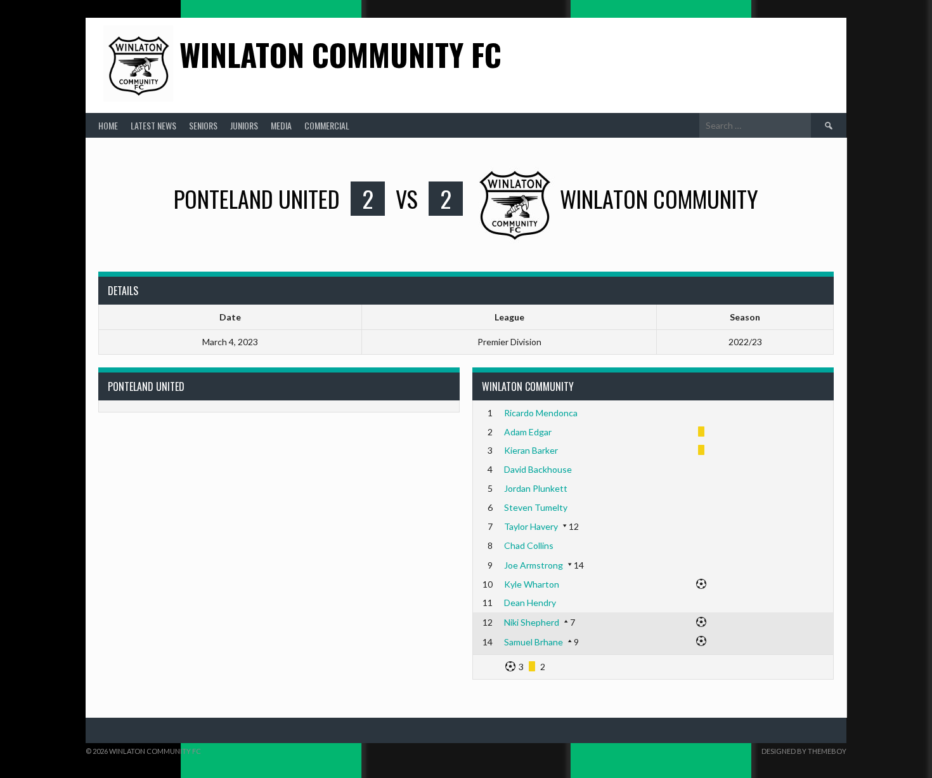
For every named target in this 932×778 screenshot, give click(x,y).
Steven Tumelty (535, 507)
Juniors (244, 125)
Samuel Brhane (533, 641)
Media (281, 125)
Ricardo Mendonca (541, 412)
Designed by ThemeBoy (803, 751)
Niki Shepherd (531, 622)
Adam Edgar (528, 431)
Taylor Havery (531, 526)
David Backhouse (538, 469)
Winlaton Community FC (340, 54)
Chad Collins (528, 545)
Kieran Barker (531, 450)
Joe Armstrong (533, 565)
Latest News (153, 125)
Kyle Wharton (531, 584)
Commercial (326, 125)
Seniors (203, 125)
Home (108, 125)
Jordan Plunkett (535, 488)
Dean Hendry (530, 602)
